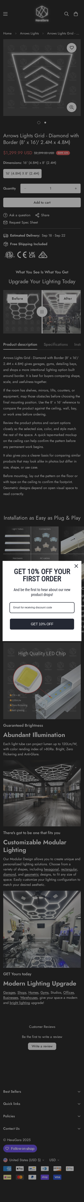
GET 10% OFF (42, 624)
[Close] (76, 566)
